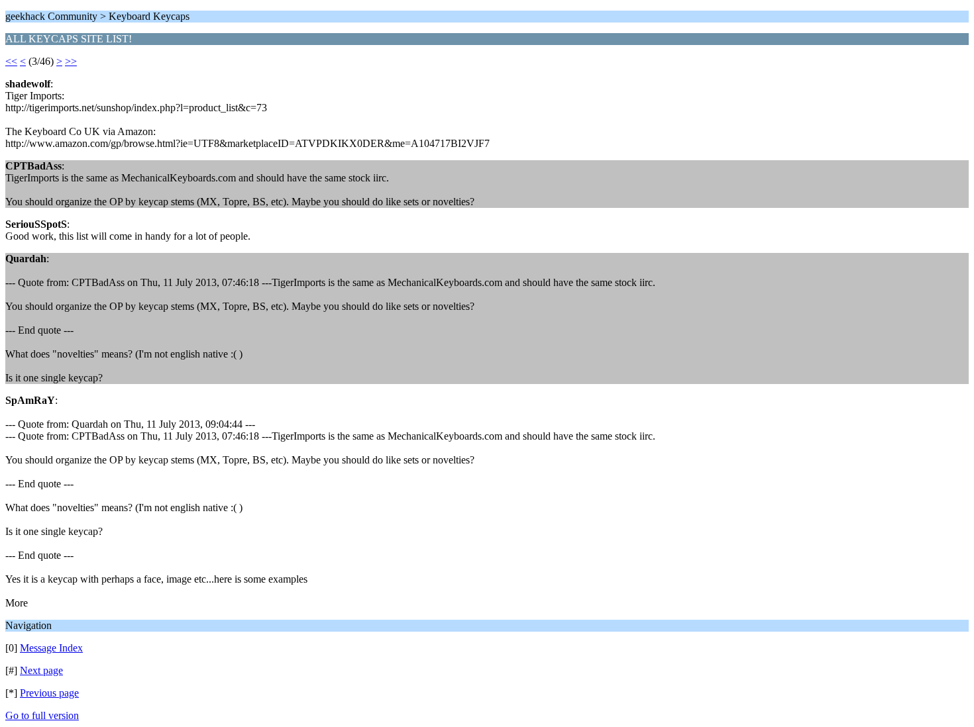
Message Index (51, 648)
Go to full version (42, 715)
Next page (41, 670)
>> (71, 61)
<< (11, 61)
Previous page (49, 693)
